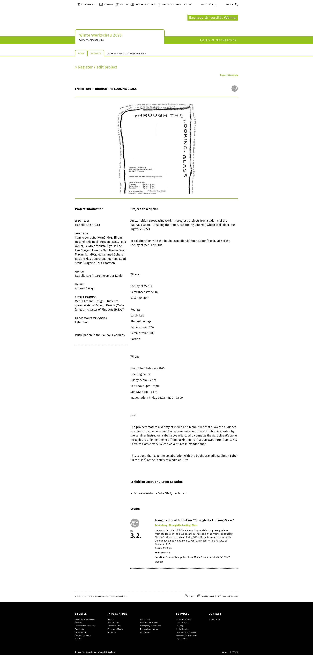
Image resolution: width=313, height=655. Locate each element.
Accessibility (89, 4)
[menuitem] (87, 4)
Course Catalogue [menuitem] (145, 4)
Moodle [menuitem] (124, 4)
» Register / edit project (96, 67)
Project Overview (229, 75)
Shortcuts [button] (207, 4)
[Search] (237, 4)
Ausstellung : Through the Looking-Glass (176, 525)
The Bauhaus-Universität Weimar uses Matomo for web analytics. (101, 596)
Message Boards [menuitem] (171, 4)
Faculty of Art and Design (218, 40)
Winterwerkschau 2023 (100, 35)
